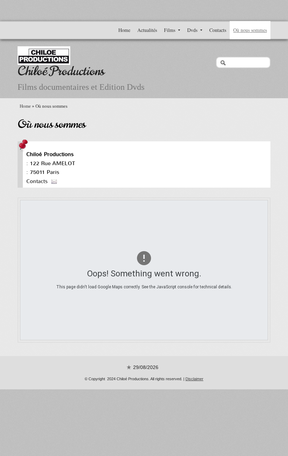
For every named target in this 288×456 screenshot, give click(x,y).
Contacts (217, 30)
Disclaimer (194, 379)
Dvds (192, 30)
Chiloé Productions (61, 71)
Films (169, 30)
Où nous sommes (250, 30)
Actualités (147, 30)
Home (124, 30)
